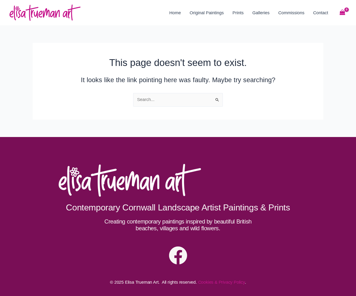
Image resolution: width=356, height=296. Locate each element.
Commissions (291, 12)
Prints (238, 12)
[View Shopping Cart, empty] (342, 12)
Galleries (261, 12)
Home (175, 12)
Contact (320, 12)
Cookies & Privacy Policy (221, 282)
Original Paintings (207, 12)
